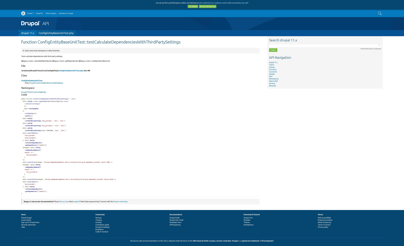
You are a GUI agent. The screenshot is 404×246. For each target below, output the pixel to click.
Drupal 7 (30, 13)
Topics (271, 65)
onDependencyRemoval (33, 150)
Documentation (176, 214)
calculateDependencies (33, 143)
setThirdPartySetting (33, 121)
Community (100, 214)
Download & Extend (252, 214)
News (23, 214)
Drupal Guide (174, 218)
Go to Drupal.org (23, 13)
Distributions (249, 225)
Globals (272, 74)
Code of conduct (101, 232)
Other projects (51, 13)
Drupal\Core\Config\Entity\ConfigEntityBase (46, 83)
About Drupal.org (324, 222)
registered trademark (250, 241)
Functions (272, 69)
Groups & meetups (102, 227)
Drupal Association (325, 220)
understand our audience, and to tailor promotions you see (225, 3)
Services (272, 83)
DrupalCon (99, 229)
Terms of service (324, 225)
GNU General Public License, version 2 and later (212, 241)
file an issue (63, 201)
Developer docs (175, 222)
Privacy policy (323, 227)
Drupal (235, 241)
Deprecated (273, 81)
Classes (272, 67)
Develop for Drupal (66, 13)
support (76, 201)
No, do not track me (207, 6)
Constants (273, 72)
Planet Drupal (26, 218)
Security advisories (28, 225)
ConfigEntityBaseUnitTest (31, 81)
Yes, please (193, 6)
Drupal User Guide (176, 220)
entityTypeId (33, 108)
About (320, 214)
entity (30, 101)
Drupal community (120, 201)
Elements (272, 86)
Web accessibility (324, 218)
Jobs (23, 227)
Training (98, 220)
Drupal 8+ (39, 13)
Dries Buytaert (268, 241)
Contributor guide (102, 225)
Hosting (98, 222)
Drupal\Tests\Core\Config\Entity (33, 92)
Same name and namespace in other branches (42, 51)
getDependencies (31, 145)
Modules (247, 220)
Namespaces (274, 79)
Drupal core (248, 218)
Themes (247, 222)
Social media (26, 220)
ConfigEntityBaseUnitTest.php (56, 33)
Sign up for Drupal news (30, 222)
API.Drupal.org (175, 225)
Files (270, 76)
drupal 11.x (27, 33)
